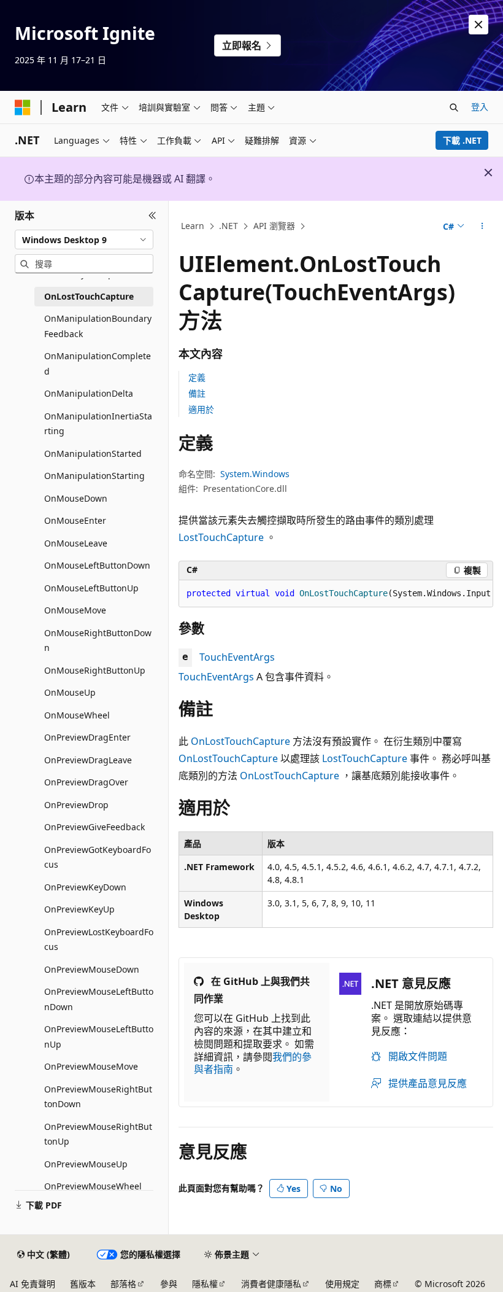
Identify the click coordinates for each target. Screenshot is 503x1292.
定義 (196, 377)
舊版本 (83, 1284)
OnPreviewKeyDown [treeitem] (85, 887)
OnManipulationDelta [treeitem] (88, 393)
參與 (168, 1284)
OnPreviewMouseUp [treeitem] (86, 1164)
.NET (228, 226)
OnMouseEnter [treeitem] (75, 520)
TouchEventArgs (237, 657)
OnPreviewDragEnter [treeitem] (87, 737)
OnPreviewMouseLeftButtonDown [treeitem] (98, 999)
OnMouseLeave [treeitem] (75, 543)
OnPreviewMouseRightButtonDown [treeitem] (98, 1096)
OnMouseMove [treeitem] (75, 610)
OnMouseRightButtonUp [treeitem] (94, 670)
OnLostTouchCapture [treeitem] (89, 296)
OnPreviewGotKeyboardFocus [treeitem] (97, 857)
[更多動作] (482, 226)
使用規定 (342, 1284)
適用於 (201, 409)
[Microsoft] (23, 107)
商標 (382, 1284)
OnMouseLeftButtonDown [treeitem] (97, 565)
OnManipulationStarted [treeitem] (93, 453)
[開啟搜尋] (454, 107)
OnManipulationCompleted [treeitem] (97, 363)
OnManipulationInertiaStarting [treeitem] (98, 423)
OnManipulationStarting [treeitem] (94, 475)
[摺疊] (152, 215)
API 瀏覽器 (274, 226)
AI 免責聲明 (32, 1284)
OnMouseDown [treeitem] (75, 498)
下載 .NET (462, 140)
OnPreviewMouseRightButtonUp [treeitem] (98, 1134)
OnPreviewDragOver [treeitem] (86, 782)
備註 (196, 393)
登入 (479, 106)
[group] (336, 593)
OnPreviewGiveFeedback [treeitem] (94, 827)
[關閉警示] (478, 24)
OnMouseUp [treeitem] (70, 692)
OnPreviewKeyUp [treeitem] (79, 909)
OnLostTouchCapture (240, 741)
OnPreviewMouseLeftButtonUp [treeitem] (98, 1036)
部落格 (123, 1284)
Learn (192, 226)
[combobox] (84, 239)
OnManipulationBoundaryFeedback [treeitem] (98, 326)
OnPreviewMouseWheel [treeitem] (93, 1186)
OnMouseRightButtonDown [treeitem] (98, 640)
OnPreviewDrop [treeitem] (76, 805)
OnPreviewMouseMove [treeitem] (91, 1066)
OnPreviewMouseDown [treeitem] (91, 969)
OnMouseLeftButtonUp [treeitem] (91, 588)
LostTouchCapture (221, 537)
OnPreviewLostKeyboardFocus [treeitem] (98, 939)
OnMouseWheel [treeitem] (77, 715)
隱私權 (205, 1284)
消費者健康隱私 (271, 1284)
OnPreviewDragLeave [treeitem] (88, 760)
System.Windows (255, 474)
